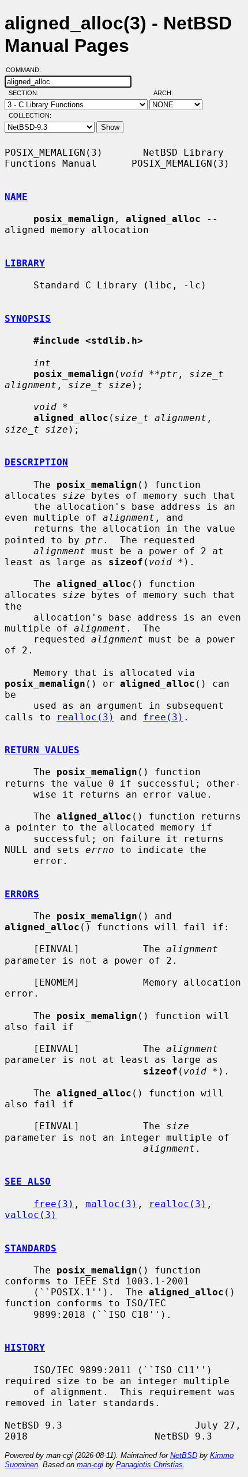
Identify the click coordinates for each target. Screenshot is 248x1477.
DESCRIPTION (36, 462)
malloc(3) (111, 1203)
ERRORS (22, 894)
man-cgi (90, 1464)
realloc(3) (85, 717)
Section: (26, 92)
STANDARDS (31, 1248)
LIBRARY (25, 263)
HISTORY (25, 1347)
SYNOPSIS (28, 318)
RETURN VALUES (42, 750)
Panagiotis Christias (149, 1464)
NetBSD (183, 1455)
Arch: (168, 92)
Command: (27, 69)
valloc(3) (31, 1214)
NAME (16, 196)
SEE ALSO (28, 1181)
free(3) (163, 717)
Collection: (30, 115)
